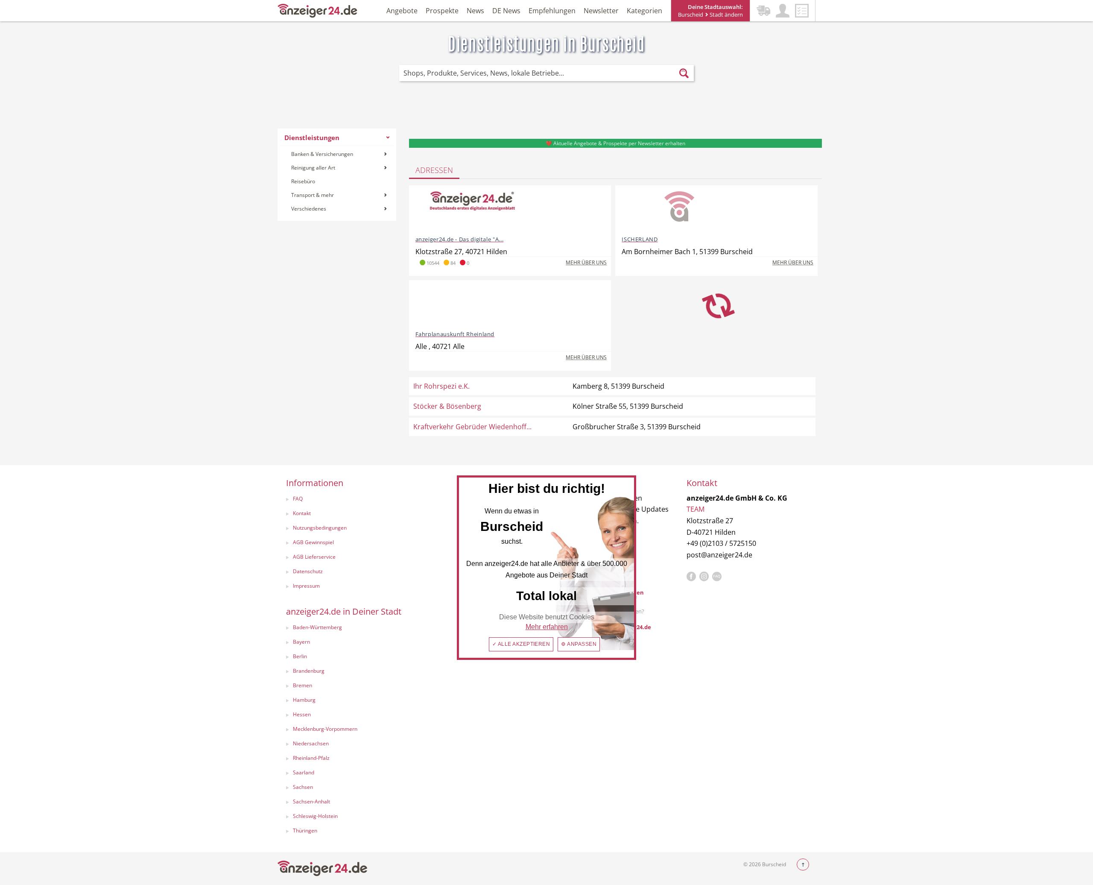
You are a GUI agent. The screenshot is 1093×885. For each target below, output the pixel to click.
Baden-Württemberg (317, 627)
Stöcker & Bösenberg (447, 406)
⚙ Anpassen (578, 644)
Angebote (402, 11)
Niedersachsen (311, 743)
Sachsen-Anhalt (311, 801)
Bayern (301, 641)
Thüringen (305, 830)
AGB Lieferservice (314, 556)
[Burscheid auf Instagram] (704, 576)
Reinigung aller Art (313, 167)
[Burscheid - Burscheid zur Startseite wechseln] (318, 10)
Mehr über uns (586, 262)
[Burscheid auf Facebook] (691, 576)
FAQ (298, 498)
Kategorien (644, 11)
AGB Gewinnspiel (313, 542)
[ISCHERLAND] (679, 209)
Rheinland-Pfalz (311, 758)
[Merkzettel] (802, 10)
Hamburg (304, 699)
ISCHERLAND (640, 239)
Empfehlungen (552, 11)
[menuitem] (337, 175)
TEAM (695, 509)
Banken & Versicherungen (322, 154)
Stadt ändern (725, 14)
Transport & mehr (312, 195)
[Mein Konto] (783, 10)
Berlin (300, 656)
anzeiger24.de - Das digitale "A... (459, 239)
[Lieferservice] (763, 10)
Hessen (302, 714)
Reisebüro (303, 181)
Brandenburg (308, 670)
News (475, 11)
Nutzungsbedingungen (320, 527)
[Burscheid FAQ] (717, 576)
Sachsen (303, 787)
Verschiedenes (308, 208)
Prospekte (442, 11)
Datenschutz (308, 571)
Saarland (303, 772)
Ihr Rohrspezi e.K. (441, 386)
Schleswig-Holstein (315, 816)
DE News (506, 11)
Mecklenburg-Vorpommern (325, 729)
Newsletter (601, 11)
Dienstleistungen (311, 137)
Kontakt (302, 513)
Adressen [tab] (434, 170)
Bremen (302, 685)
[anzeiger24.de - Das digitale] (473, 209)
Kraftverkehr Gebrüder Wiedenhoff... (472, 426)
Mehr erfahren (547, 626)
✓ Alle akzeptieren (521, 644)
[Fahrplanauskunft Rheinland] (473, 304)
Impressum (306, 585)
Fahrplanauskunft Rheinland (455, 334)
